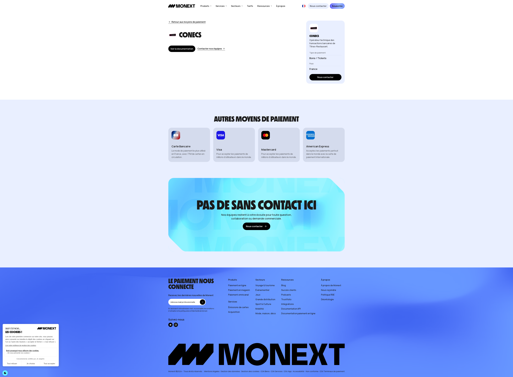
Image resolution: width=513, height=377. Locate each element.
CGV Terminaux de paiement (332, 371)
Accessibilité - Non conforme (305, 371)
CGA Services (277, 371)
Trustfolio (286, 299)
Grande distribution (265, 299)
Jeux (257, 294)
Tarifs (250, 6)
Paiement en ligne (237, 285)
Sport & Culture (263, 304)
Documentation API (291, 308)
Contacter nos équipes (209, 48)
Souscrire (337, 6)
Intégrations (287, 304)
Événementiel (262, 290)
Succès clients (288, 290)
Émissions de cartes (238, 307)
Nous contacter (318, 6)
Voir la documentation (181, 48)
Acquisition (234, 311)
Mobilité (259, 308)
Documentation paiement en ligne (298, 313)
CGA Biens (265, 371)
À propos (280, 6)
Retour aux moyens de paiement (189, 22)
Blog (283, 285)
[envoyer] (202, 302)
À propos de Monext (331, 285)
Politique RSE (328, 294)
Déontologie (327, 299)
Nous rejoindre (328, 290)
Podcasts (286, 294)
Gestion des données (230, 371)
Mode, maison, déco (265, 313)
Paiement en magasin (239, 290)
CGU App (288, 371)
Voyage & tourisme (265, 285)
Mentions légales (211, 371)
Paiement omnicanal (238, 294)
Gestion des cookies (250, 371)
